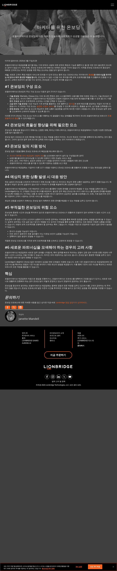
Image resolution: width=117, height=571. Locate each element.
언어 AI (25, 333)
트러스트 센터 (55, 335)
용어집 (71, 104)
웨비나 (52, 340)
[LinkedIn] (58, 376)
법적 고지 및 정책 (58, 381)
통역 (23, 338)
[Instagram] (53, 376)
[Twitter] (64, 376)
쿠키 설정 (79, 567)
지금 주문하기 (58, 355)
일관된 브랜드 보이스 (45, 106)
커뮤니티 (80, 335)
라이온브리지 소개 (57, 333)
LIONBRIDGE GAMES (30, 340)
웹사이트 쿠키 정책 (48, 568)
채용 (79, 333)
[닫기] (113, 566)
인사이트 (53, 338)
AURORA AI (26, 343)
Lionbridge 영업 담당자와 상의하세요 (71, 302)
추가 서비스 (81, 338)
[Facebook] (47, 376)
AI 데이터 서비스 (28, 335)
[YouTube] (70, 376)
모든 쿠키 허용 (95, 567)
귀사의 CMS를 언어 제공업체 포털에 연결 (26, 155)
